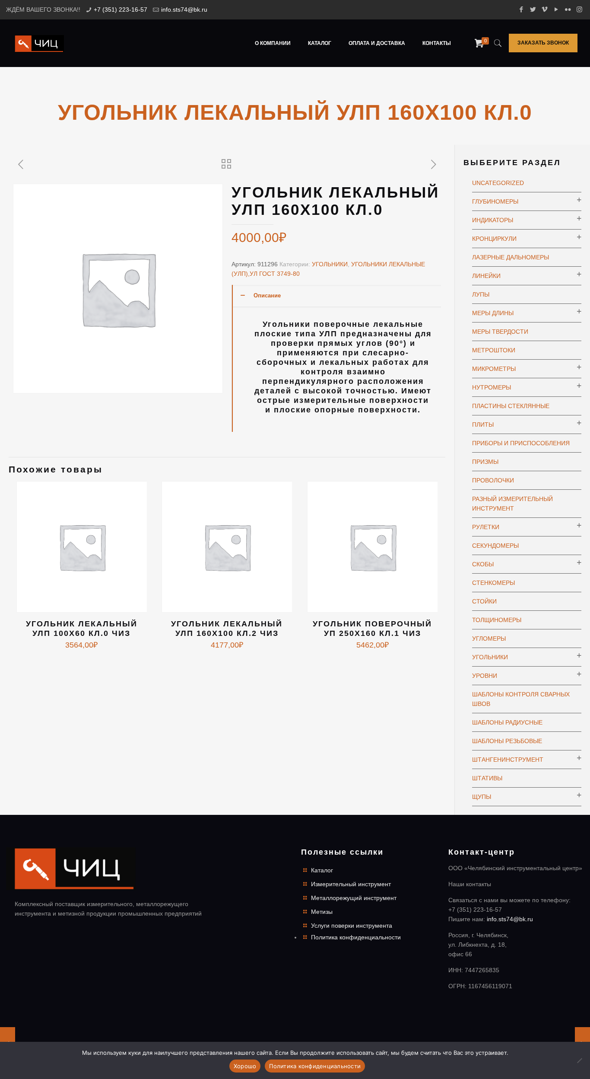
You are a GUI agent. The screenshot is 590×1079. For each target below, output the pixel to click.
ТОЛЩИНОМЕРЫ (496, 619)
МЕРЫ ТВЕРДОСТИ (500, 331)
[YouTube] (556, 9)
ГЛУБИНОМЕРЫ (495, 201)
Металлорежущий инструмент (354, 897)
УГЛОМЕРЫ (489, 638)
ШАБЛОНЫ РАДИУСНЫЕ (507, 722)
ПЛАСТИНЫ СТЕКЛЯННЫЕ (510, 405)
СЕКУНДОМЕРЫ (495, 545)
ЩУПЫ (481, 796)
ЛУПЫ (480, 294)
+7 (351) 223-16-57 (120, 9)
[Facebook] (521, 9)
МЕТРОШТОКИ (493, 350)
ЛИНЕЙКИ (486, 275)
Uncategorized (498, 182)
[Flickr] (567, 9)
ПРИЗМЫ (485, 461)
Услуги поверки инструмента (351, 925)
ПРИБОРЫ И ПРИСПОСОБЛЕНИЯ (521, 443)
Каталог (322, 870)
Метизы (322, 911)
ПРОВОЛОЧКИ (493, 480)
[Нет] (579, 1060)
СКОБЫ (483, 564)
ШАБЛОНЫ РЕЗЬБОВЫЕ (507, 740)
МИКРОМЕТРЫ (494, 368)
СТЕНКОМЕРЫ (493, 582)
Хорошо (245, 1066)
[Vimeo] (544, 9)
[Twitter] (532, 9)
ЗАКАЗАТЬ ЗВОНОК (543, 43)
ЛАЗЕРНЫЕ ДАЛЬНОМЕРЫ (510, 257)
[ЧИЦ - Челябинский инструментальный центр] (39, 43)
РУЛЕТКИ (485, 527)
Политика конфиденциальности (356, 937)
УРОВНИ (484, 675)
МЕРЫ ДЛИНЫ (493, 313)
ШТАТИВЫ (487, 778)
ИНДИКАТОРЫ (492, 220)
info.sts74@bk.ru (184, 9)
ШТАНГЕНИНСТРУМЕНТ (507, 759)
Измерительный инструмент (351, 884)
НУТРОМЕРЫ (491, 387)
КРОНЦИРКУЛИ (494, 238)
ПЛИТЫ (483, 424)
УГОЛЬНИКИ (330, 264)
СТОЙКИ (484, 601)
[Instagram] (579, 9)
